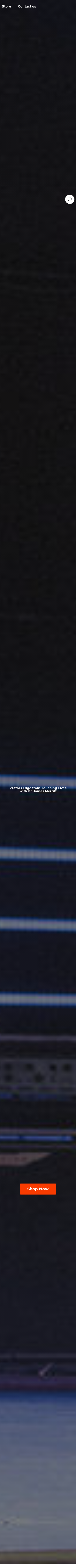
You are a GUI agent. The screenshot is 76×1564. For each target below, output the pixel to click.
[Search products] (69, 199)
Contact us (27, 6)
